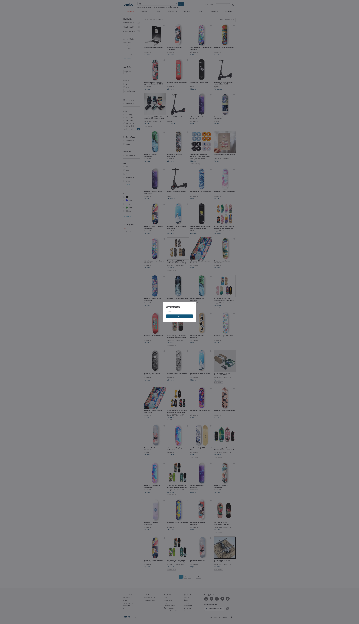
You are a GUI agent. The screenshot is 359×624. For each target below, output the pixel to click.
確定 (179, 316)
